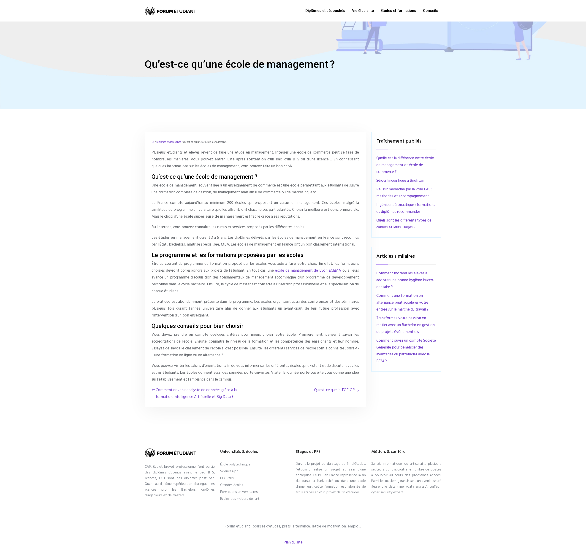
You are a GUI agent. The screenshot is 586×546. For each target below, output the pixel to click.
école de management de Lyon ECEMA (308, 271)
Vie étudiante (363, 10)
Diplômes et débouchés (325, 10)
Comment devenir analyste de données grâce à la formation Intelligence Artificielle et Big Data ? (196, 393)
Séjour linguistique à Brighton (400, 181)
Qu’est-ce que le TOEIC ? (334, 390)
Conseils (430, 10)
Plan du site (293, 542)
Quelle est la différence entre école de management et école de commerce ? (405, 165)
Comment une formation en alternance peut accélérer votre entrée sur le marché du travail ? (402, 303)
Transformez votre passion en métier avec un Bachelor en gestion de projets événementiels (405, 325)
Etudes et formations (398, 10)
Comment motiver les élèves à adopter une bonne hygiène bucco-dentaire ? (405, 280)
